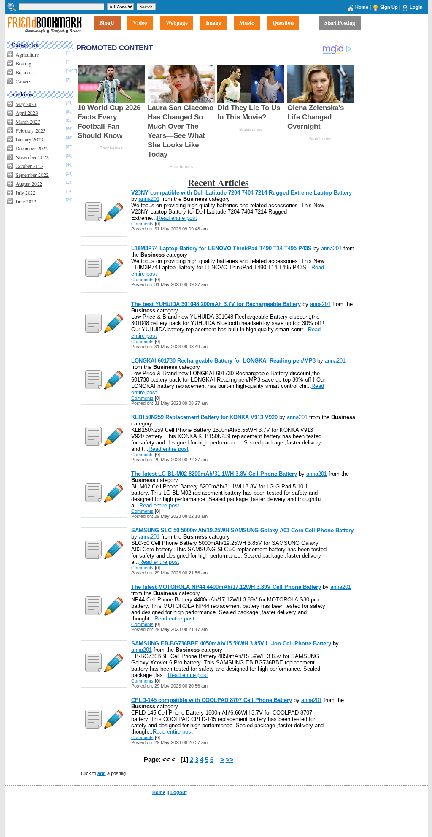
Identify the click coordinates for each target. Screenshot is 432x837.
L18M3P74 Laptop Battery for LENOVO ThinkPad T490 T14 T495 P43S (221, 248)
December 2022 (32, 148)
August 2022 (29, 183)
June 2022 (26, 201)
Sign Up (389, 7)
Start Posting (339, 23)
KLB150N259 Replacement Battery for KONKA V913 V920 (204, 417)
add (101, 773)
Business (25, 72)
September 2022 (32, 174)
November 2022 (32, 157)
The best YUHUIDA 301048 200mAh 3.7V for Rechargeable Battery (216, 304)
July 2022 (26, 192)
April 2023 (27, 112)
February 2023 (31, 130)
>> (229, 759)
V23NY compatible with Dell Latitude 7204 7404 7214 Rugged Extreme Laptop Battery (241, 193)
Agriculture (27, 54)
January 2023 (29, 139)
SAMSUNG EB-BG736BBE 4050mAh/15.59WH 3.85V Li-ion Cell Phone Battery (231, 643)
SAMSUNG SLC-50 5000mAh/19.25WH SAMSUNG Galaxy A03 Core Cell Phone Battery (242, 530)
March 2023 (28, 121)
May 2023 (26, 103)
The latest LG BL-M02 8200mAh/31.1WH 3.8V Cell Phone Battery (214, 474)
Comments (142, 223)
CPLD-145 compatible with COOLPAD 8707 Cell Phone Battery (211, 700)
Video (140, 23)
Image (213, 23)
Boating (24, 63)
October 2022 (29, 166)
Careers (23, 81)
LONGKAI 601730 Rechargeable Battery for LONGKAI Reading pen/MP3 (223, 361)
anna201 (149, 199)
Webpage (177, 23)
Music (246, 23)
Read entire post (177, 218)
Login (416, 7)
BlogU (107, 23)
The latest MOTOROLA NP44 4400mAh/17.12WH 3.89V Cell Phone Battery (226, 587)
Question (283, 23)
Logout (178, 792)
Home (361, 7)
